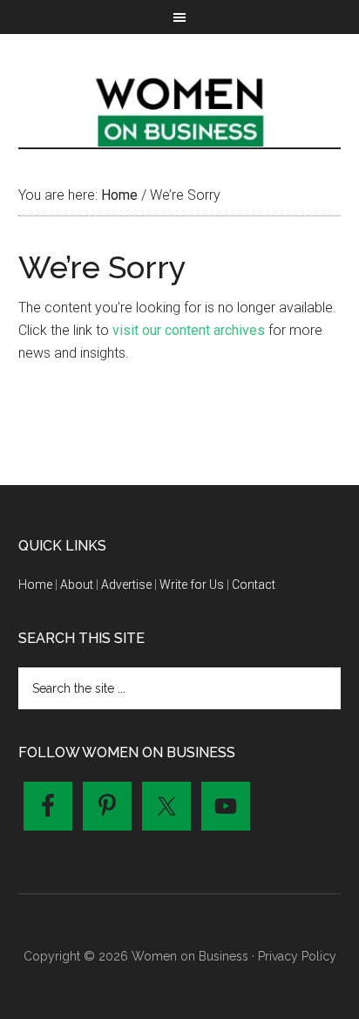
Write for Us (191, 585)
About (76, 585)
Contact (253, 585)
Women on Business (180, 108)
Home (35, 585)
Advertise (126, 585)
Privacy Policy (297, 956)
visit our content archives (188, 330)
